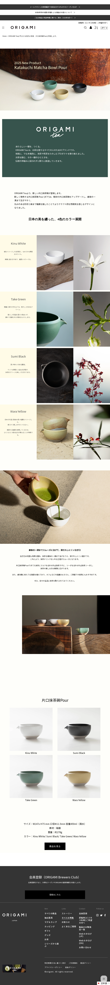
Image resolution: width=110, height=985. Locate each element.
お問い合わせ (85, 947)
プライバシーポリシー (53, 967)
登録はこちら (55, 894)
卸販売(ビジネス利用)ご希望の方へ (85, 920)
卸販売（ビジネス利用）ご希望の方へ (93, 22)
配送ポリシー (85, 963)
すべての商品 (51, 913)
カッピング (50, 926)
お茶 (47, 939)
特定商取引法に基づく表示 (55, 963)
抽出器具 (49, 917)
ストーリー (67, 913)
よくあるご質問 (69, 926)
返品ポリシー (70, 967)
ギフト (48, 930)
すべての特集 (68, 917)
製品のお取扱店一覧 (85, 928)
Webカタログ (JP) (85, 935)
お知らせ (66, 922)
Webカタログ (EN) (85, 941)
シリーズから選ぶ (52, 944)
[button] (3, 27)
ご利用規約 (73, 963)
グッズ (48, 935)
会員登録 (83, 913)
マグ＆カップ (51, 922)
